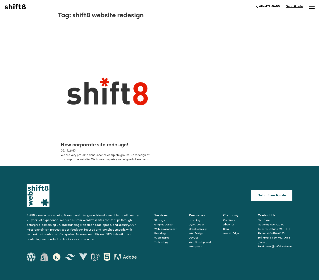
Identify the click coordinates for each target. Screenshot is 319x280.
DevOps (193, 237)
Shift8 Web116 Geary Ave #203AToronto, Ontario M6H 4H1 (274, 225)
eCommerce (161, 237)
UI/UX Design (197, 224)
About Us (228, 224)
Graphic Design (163, 224)
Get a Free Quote (272, 195)
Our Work (229, 220)
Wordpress (195, 246)
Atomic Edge (231, 233)
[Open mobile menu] (312, 6)
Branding (160, 233)
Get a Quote (294, 6)
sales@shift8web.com (275, 246)
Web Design (196, 233)
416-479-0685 (271, 233)
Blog (226, 229)
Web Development (200, 242)
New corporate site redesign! (94, 145)
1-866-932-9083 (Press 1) (274, 240)
